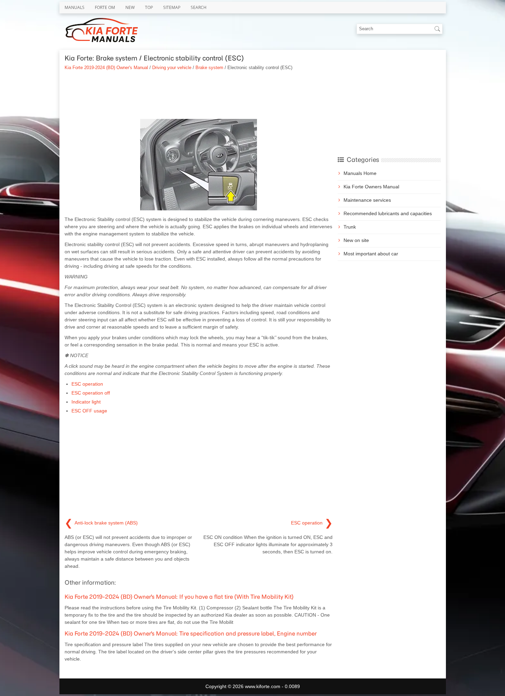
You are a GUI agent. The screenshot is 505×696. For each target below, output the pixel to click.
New (130, 7)
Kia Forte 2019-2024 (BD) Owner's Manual (106, 67)
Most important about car (371, 253)
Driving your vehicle (171, 67)
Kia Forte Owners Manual (371, 186)
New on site (356, 240)
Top (149, 7)
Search (198, 7)
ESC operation (87, 384)
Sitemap (171, 7)
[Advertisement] (199, 94)
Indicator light (86, 402)
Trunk (350, 227)
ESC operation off (90, 393)
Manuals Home (360, 173)
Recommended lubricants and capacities (388, 213)
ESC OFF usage (89, 410)
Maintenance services (367, 200)
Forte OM (105, 7)
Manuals (75, 7)
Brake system (209, 67)
